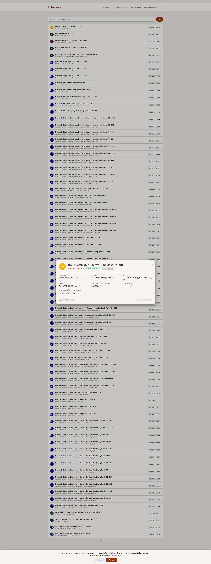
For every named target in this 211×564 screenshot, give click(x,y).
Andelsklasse (127, 275)
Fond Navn (62, 275)
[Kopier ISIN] (84, 268)
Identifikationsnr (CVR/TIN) (100, 283)
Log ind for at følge (144, 300)
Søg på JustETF (67, 300)
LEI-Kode (62, 283)
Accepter (112, 560)
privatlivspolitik (115, 555)
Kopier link (109, 268)
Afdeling (94, 275)
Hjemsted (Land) (128, 283)
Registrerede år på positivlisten (70, 290)
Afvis (99, 560)
